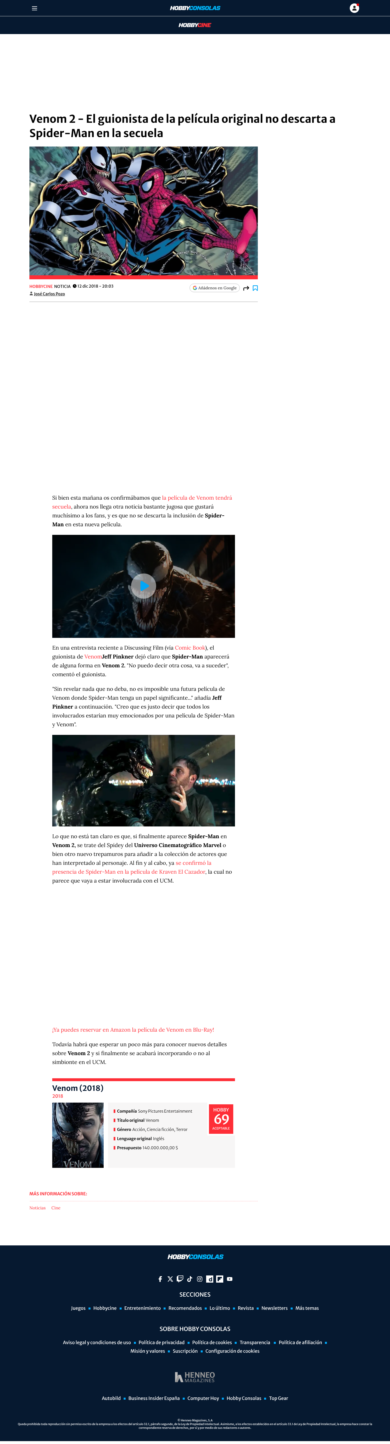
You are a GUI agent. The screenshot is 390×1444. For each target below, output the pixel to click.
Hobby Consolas (244, 1398)
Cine (56, 1208)
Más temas (307, 1308)
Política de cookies (212, 1343)
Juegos (78, 1308)
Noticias (37, 1208)
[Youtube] (229, 1279)
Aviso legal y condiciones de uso (97, 1343)
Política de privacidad (162, 1343)
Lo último (220, 1308)
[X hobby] (170, 1279)
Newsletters (275, 1308)
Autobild (111, 1398)
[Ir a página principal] (194, 8)
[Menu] (34, 8)
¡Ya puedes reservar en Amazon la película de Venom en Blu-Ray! (133, 1029)
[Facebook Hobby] (160, 1279)
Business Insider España (154, 1398)
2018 (57, 1096)
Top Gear (278, 1398)
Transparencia (255, 1343)
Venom (93, 656)
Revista (246, 1308)
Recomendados (185, 1308)
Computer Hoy (203, 1398)
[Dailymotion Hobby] (209, 1279)
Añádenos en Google (217, 287)
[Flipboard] (219, 1279)
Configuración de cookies (233, 1351)
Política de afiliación (300, 1343)
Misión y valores (147, 1351)
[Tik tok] (189, 1279)
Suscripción (185, 1351)
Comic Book (190, 647)
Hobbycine (191, 25)
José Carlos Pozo (49, 293)
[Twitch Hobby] (180, 1279)
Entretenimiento (142, 1308)
